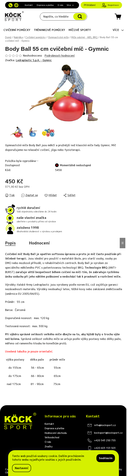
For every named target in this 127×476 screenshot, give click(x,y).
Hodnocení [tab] (39, 243)
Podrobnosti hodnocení (60, 55)
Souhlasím (105, 458)
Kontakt (29, 5)
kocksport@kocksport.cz (108, 432)
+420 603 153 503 (105, 448)
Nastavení (21, 468)
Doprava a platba (45, 5)
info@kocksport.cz (105, 425)
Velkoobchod (52, 437)
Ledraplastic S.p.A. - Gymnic (34, 60)
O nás (60, 5)
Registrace (113, 5)
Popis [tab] (10, 243)
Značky (49, 446)
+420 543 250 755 (105, 440)
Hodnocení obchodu (56, 432)
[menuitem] (17, 30)
